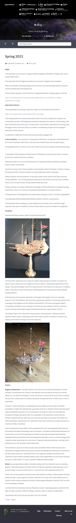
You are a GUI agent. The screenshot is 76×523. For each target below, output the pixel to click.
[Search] (59, 14)
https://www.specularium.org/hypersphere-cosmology (24, 114)
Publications (47, 511)
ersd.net (17, 511)
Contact (57, 511)
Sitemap (59, 515)
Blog (38, 511)
